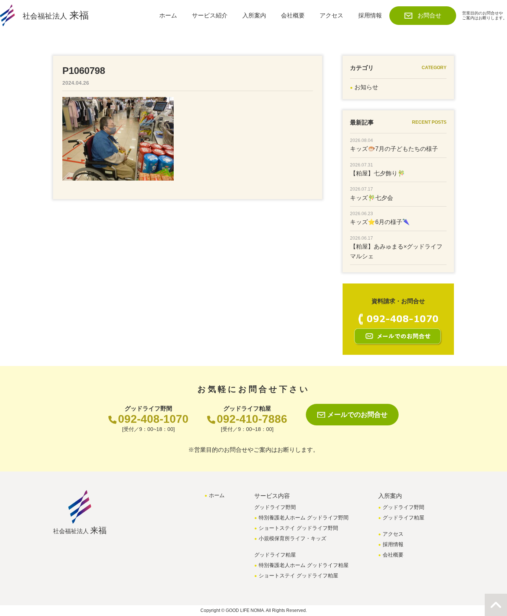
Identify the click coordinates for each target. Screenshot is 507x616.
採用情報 (370, 15)
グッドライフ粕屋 (403, 518)
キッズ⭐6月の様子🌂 (380, 222)
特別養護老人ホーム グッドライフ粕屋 (304, 565)
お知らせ (366, 87)
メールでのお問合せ (357, 414)
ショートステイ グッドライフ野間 (298, 528)
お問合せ (429, 15)
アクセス (331, 15)
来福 (56, 15)
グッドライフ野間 (403, 507)
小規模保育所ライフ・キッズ (292, 538)
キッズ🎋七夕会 (371, 198)
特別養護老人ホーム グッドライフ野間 (304, 518)
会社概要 (293, 15)
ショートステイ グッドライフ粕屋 (298, 575)
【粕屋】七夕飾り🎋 (377, 173)
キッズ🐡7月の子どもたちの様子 (394, 149)
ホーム (168, 15)
